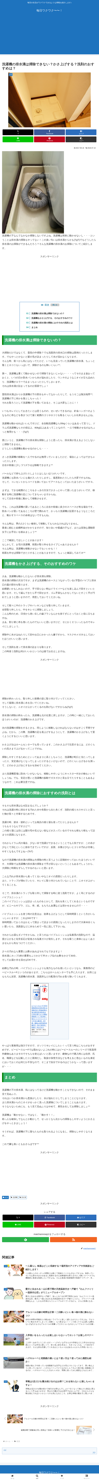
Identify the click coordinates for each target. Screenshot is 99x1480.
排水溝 (23, 1197)
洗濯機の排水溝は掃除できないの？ (47, 313)
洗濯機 (15, 1197)
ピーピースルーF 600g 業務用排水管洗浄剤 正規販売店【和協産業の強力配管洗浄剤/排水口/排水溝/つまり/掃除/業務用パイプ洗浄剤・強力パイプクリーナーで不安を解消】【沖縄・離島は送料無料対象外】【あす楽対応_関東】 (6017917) (39, 1016)
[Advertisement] (49, 36)
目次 (47, 305)
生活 (6, 1197)
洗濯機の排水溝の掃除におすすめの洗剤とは (52, 322)
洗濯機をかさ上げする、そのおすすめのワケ (52, 318)
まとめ (34, 327)
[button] (81, 139)
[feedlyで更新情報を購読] (25, 1239)
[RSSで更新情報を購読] (73, 1239)
